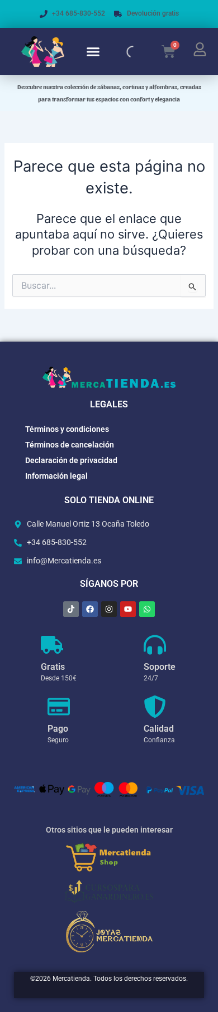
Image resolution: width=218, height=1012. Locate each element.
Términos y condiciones (67, 429)
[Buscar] (123, 52)
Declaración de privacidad (71, 460)
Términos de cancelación (69, 444)
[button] (93, 51)
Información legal (56, 475)
